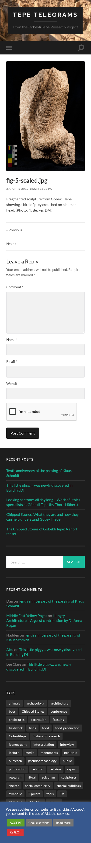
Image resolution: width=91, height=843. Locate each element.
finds (32, 728)
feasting (58, 720)
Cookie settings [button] (38, 823)
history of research (46, 736)
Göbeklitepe (17, 736)
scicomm (48, 777)
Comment (14, 287)
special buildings (69, 786)
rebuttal (37, 769)
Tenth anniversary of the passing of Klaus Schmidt (39, 473)
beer (12, 711)
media (29, 753)
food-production (67, 728)
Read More (63, 823)
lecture (14, 753)
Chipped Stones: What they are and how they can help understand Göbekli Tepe (42, 516)
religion (55, 769)
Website (12, 383)
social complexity (37, 786)
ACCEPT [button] (16, 823)
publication (17, 769)
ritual (32, 777)
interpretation (43, 744)
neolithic (70, 753)
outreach (15, 761)
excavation (38, 720)
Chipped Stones (33, 711)
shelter (14, 786)
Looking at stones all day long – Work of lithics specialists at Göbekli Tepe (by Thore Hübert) (43, 502)
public (67, 761)
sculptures (69, 777)
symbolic (15, 794)
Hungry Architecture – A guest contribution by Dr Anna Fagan (44, 620)
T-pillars (34, 794)
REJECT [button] (15, 832)
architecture (59, 703)
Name (12, 339)
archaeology (35, 703)
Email (11, 361)
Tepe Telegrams (45, 14)
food (45, 728)
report (72, 769)
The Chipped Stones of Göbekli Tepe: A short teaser (41, 531)
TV (62, 794)
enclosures (16, 720)
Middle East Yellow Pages (26, 615)
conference (59, 711)
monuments (49, 753)
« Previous (14, 230)
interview (67, 744)
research (15, 777)
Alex (10, 649)
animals (14, 703)
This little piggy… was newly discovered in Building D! (39, 487)
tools (50, 794)
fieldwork (16, 728)
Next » (11, 244)
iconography (18, 744)
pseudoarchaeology (42, 761)
